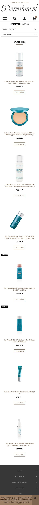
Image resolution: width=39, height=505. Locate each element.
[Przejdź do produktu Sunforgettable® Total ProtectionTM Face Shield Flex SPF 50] (19, 272)
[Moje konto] (24, 18)
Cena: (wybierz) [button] (7, 34)
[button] (5, 18)
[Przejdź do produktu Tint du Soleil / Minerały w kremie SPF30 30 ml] (19, 375)
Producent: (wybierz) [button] (9, 29)
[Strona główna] (19, 9)
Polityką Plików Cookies (19, 499)
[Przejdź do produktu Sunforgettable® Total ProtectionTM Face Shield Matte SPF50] (19, 324)
